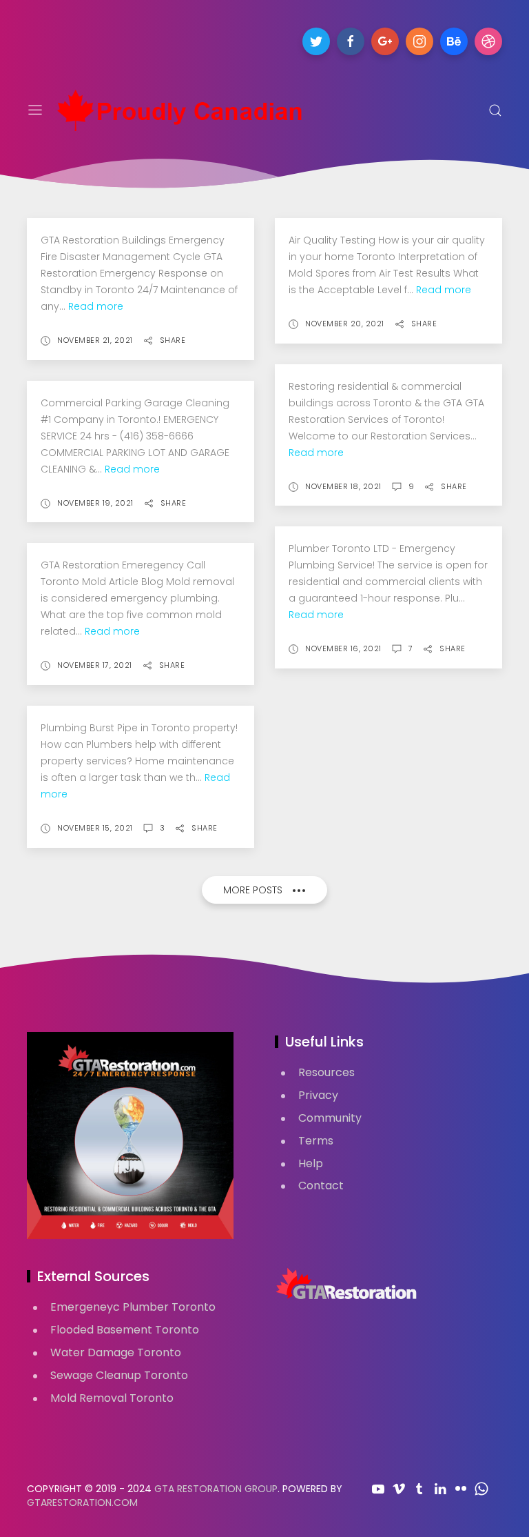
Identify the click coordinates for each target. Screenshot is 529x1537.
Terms (315, 1141)
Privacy (318, 1095)
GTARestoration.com (82, 1502)
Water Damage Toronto (115, 1352)
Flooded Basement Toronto (124, 1330)
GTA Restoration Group (216, 1489)
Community (330, 1118)
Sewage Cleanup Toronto (119, 1375)
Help (310, 1163)
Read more (95, 306)
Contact (321, 1185)
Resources (326, 1072)
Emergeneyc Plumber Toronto (133, 1307)
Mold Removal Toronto (112, 1398)
